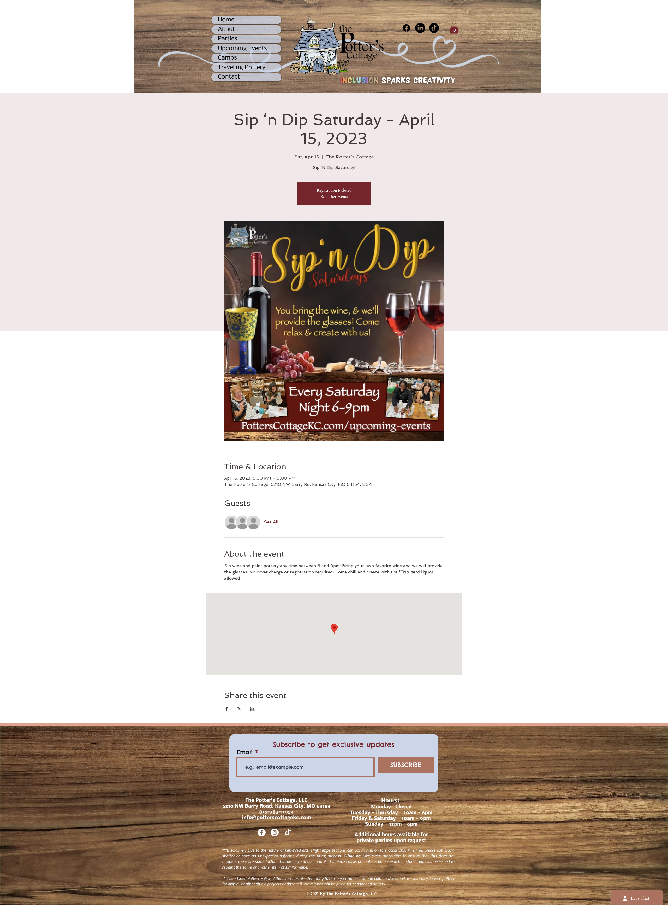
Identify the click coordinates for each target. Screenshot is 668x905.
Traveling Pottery (241, 67)
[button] (454, 28)
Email (245, 752)
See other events (334, 196)
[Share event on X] (239, 709)
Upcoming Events (242, 48)
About (226, 29)
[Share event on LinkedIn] (252, 709)
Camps (227, 58)
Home (226, 19)
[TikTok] (434, 28)
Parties (227, 39)
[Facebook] (406, 28)
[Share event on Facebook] (226, 709)
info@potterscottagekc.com (276, 817)
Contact (229, 77)
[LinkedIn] (420, 28)
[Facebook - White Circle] (262, 832)
